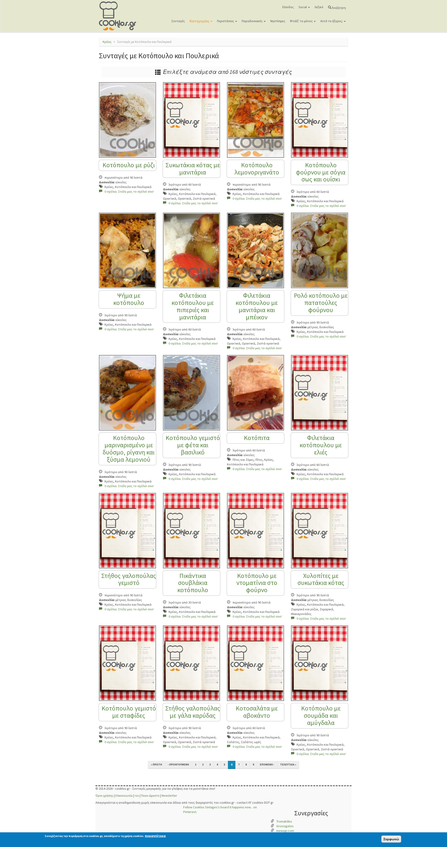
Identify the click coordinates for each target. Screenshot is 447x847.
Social (303, 7)
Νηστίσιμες (277, 21)
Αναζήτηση (338, 7)
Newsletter (169, 795)
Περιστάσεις (226, 21)
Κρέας (107, 42)
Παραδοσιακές (252, 21)
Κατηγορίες (200, 21)
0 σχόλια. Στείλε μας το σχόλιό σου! (129, 191)
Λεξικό (319, 7)
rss (137, 795)
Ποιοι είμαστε (150, 795)
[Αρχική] (119, 16)
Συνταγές (178, 21)
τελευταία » (288, 764)
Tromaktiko (284, 821)
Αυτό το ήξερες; (331, 21)
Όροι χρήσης (104, 795)
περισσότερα (155, 836)
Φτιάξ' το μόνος (301, 21)
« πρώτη (156, 764)
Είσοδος (288, 7)
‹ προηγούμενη (178, 764)
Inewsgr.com (285, 831)
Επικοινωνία (123, 795)
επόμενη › (267, 764)
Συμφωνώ (391, 839)
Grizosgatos (285, 826)
